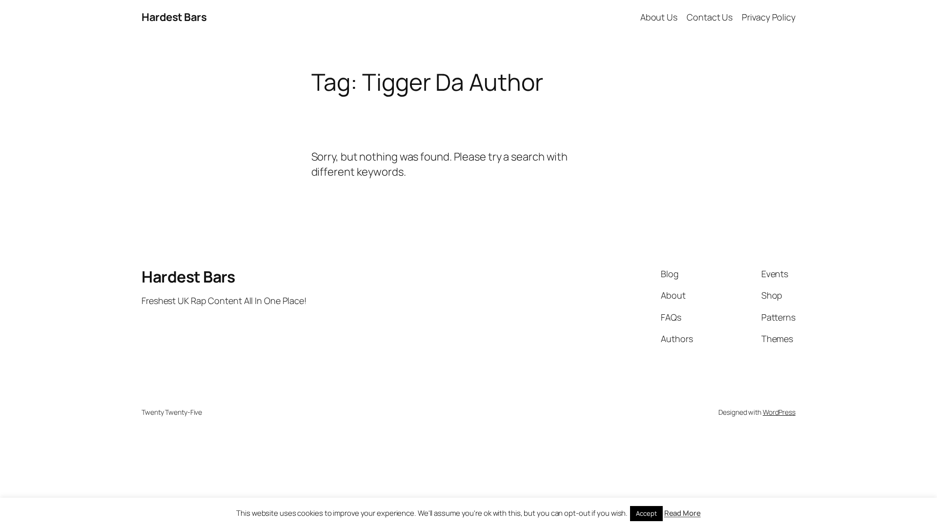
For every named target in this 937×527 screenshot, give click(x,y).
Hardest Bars (174, 17)
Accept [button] (646, 513)
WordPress (779, 412)
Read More (682, 513)
